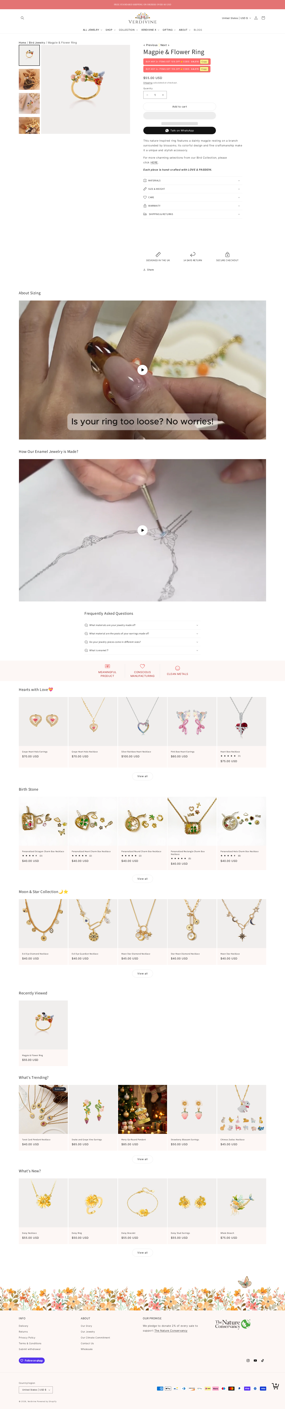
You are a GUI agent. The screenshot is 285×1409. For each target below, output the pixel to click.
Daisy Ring (77, 1233)
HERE (154, 162)
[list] (85, 89)
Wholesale (87, 1349)
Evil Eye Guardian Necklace (85, 954)
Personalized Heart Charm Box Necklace (91, 851)
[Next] (126, 89)
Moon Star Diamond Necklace (135, 954)
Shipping (147, 82)
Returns (23, 1331)
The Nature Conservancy (171, 1330)
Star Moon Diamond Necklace (185, 954)
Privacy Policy (27, 1337)
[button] (22, 18)
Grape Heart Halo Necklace (85, 751)
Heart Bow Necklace (230, 751)
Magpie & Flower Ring (32, 1055)
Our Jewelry (88, 1331)
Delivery (23, 1325)
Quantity (148, 88)
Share (150, 269)
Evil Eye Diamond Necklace (35, 954)
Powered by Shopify (47, 1401)
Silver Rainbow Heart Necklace (136, 751)
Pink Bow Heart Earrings (182, 751)
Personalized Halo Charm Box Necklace (240, 851)
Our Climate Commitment (95, 1337)
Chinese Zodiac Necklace (233, 1139)
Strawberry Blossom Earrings (185, 1139)
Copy (204, 61)
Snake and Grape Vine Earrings (87, 1139)
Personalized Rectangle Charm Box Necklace (188, 853)
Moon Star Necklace (230, 954)
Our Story (86, 1325)
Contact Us (87, 1343)
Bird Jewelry (37, 42)
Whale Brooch (227, 1233)
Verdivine (32, 1401)
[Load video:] (142, 370)
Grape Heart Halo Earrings (35, 751)
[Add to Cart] (275, 1387)
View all (142, 776)
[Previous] (45, 89)
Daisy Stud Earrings (180, 1233)
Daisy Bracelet (128, 1233)
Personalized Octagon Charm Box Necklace (43, 851)
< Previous (150, 45)
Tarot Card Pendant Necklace (36, 1139)
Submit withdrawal (29, 1349)
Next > (165, 45)
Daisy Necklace (29, 1233)
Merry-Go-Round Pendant (133, 1139)
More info (150, 244)
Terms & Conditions (30, 1343)
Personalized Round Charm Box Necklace (141, 851)
